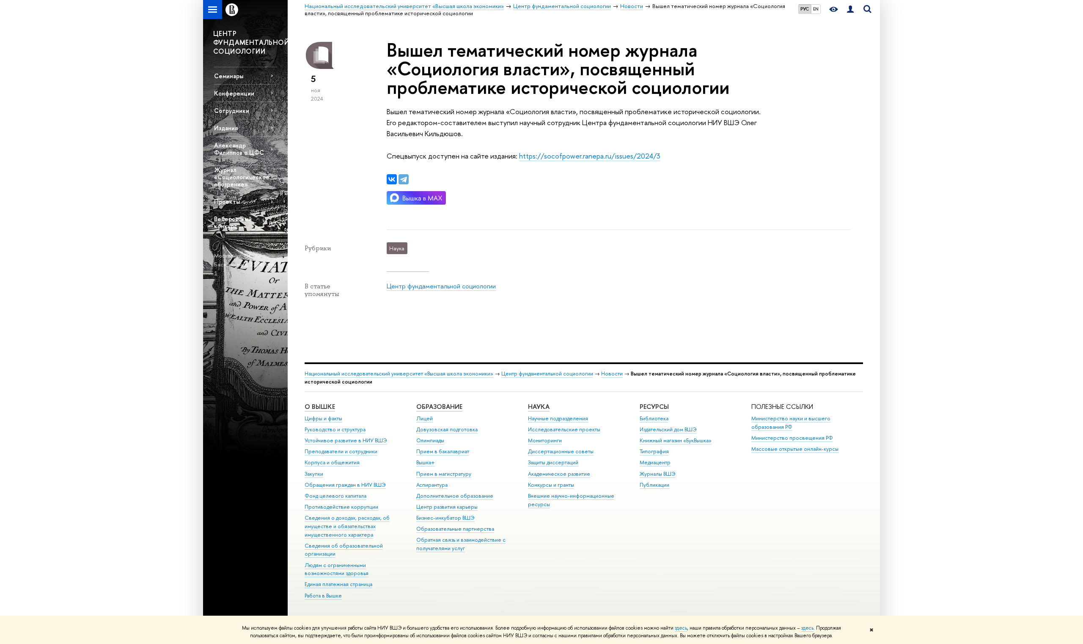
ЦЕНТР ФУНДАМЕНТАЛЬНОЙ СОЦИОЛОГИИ (250, 42)
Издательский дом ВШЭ (668, 429)
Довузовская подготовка (447, 429)
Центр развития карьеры (447, 506)
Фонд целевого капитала (335, 495)
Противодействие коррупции (341, 506)
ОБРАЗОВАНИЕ (439, 406)
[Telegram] (404, 179)
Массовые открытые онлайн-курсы (794, 448)
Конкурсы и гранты (551, 484)
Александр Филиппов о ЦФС (239, 148)
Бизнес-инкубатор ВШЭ (445, 517)
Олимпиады (430, 440)
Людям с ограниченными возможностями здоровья (336, 569)
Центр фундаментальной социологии (441, 286)
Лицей (424, 418)
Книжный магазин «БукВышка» (676, 440)
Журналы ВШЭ (658, 473)
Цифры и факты (323, 418)
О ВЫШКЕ (320, 406)
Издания (226, 128)
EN (816, 9)
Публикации (654, 484)
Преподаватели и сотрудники (341, 451)
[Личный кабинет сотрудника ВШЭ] (850, 9)
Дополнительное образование (454, 495)
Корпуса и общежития (332, 462)
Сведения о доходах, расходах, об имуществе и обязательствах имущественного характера (347, 526)
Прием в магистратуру (443, 473)
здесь (681, 628)
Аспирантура (432, 484)
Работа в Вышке (323, 595)
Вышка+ (425, 462)
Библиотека (654, 418)
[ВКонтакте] (392, 179)
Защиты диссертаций (553, 462)
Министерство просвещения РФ (792, 437)
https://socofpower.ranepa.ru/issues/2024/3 (589, 156)
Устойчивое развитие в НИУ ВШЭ (346, 440)
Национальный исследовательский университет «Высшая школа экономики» (399, 373)
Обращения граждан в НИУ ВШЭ (345, 484)
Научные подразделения (558, 418)
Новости (612, 373)
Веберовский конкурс (233, 222)
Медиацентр (655, 462)
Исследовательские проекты (564, 429)
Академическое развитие (559, 473)
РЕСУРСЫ (654, 406)
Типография (654, 451)
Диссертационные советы (561, 451)
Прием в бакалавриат (442, 451)
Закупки (314, 473)
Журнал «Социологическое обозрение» (241, 177)
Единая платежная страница (338, 584)
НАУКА (539, 406)
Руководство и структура (335, 429)
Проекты (227, 201)
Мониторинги (545, 440)
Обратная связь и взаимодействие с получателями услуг (461, 544)
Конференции (234, 93)
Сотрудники (231, 111)
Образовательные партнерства (455, 528)
